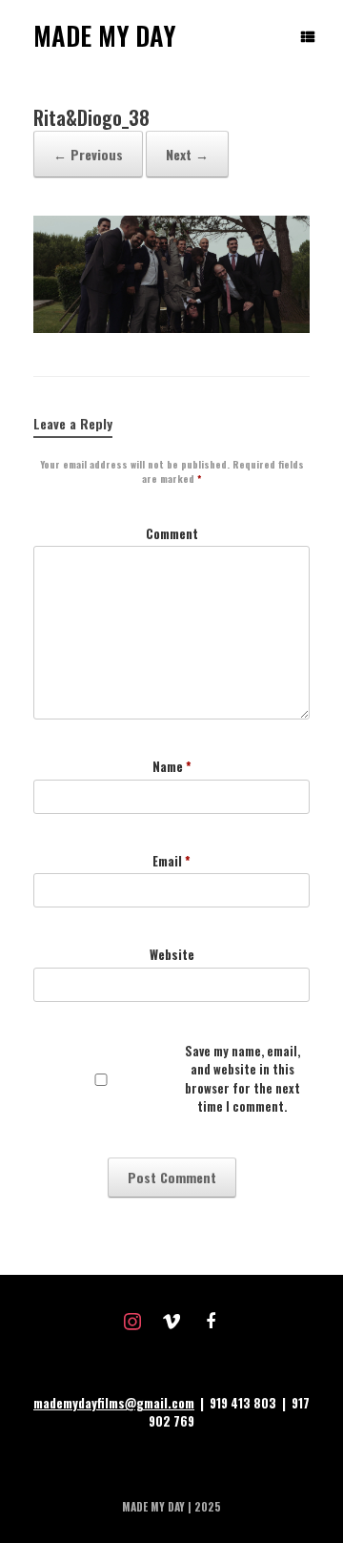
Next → (187, 154)
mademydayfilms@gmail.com (113, 1402)
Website (172, 955)
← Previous (88, 154)
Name (172, 767)
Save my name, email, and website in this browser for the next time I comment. (242, 1079)
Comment (172, 534)
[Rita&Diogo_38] (171, 327)
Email (171, 861)
